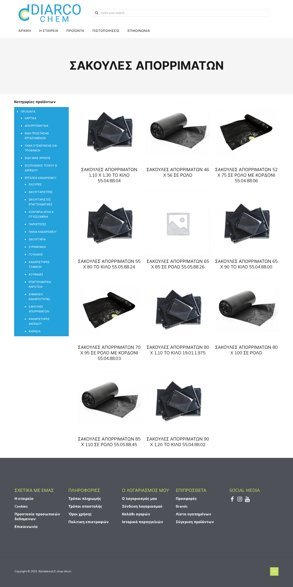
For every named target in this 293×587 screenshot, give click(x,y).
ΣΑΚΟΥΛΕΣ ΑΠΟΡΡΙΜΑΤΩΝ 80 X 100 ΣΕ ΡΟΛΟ (246, 350)
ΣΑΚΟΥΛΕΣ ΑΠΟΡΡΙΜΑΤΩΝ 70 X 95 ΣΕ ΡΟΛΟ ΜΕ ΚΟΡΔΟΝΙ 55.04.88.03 (109, 353)
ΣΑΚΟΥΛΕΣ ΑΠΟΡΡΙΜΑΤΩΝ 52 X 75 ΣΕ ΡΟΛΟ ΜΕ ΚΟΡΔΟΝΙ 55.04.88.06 (246, 175)
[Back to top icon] (274, 571)
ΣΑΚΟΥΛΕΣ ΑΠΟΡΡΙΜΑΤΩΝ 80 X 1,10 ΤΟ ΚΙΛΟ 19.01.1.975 (177, 350)
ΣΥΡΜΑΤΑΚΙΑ (37, 247)
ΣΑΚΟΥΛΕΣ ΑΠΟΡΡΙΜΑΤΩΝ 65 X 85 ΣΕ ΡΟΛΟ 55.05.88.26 (177, 264)
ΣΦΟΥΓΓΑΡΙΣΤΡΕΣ (41, 192)
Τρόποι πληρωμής (84, 498)
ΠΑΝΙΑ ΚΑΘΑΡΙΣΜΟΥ (42, 232)
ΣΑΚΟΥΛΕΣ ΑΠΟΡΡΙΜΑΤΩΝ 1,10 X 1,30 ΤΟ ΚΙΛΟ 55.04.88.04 (109, 175)
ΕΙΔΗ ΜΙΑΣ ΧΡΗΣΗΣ (37, 158)
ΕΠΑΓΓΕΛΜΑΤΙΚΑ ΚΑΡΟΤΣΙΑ (40, 284)
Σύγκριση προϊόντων (195, 522)
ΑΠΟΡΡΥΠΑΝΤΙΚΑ (36, 126)
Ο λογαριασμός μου (139, 498)
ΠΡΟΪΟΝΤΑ (28, 112)
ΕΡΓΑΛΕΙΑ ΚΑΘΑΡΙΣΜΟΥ (40, 178)
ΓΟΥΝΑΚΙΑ (36, 254)
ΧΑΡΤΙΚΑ (30, 118)
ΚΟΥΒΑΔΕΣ (36, 274)
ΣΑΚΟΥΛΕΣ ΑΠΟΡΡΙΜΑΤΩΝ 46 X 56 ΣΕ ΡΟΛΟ (177, 172)
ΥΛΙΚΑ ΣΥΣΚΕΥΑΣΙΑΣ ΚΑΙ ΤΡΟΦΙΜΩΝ (41, 148)
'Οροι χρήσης (80, 514)
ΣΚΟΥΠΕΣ (35, 184)
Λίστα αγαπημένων (193, 514)
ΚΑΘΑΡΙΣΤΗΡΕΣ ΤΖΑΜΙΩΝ (39, 264)
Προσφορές (186, 498)
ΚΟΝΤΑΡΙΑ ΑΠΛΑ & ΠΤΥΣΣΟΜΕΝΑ (41, 214)
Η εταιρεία (24, 498)
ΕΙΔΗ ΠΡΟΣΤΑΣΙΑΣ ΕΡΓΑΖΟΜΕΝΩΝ (37, 136)
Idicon (67, 571)
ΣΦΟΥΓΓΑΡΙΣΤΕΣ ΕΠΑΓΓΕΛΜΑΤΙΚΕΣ (40, 202)
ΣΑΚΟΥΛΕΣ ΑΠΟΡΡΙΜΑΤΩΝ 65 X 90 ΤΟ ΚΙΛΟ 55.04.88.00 (246, 264)
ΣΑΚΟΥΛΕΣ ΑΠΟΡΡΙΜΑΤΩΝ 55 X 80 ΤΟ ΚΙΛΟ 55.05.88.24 (109, 264)
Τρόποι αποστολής (85, 506)
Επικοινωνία (26, 526)
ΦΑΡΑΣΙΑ (34, 331)
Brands (182, 506)
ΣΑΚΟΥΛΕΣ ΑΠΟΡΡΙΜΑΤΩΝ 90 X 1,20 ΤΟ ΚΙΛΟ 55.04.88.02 (177, 442)
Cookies (21, 506)
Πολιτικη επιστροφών (88, 522)
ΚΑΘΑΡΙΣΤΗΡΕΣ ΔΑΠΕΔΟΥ (39, 321)
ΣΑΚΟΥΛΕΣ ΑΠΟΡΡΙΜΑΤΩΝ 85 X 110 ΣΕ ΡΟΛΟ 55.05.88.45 (109, 442)
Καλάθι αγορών (136, 514)
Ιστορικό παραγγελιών (142, 522)
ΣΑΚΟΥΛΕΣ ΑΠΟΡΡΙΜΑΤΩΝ (39, 309)
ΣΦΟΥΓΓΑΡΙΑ (37, 239)
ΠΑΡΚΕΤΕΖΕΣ (37, 224)
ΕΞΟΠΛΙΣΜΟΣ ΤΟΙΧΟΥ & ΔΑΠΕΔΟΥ (41, 168)
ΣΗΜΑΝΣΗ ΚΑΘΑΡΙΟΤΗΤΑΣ (39, 297)
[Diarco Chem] (50, 13)
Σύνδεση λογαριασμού (142, 506)
